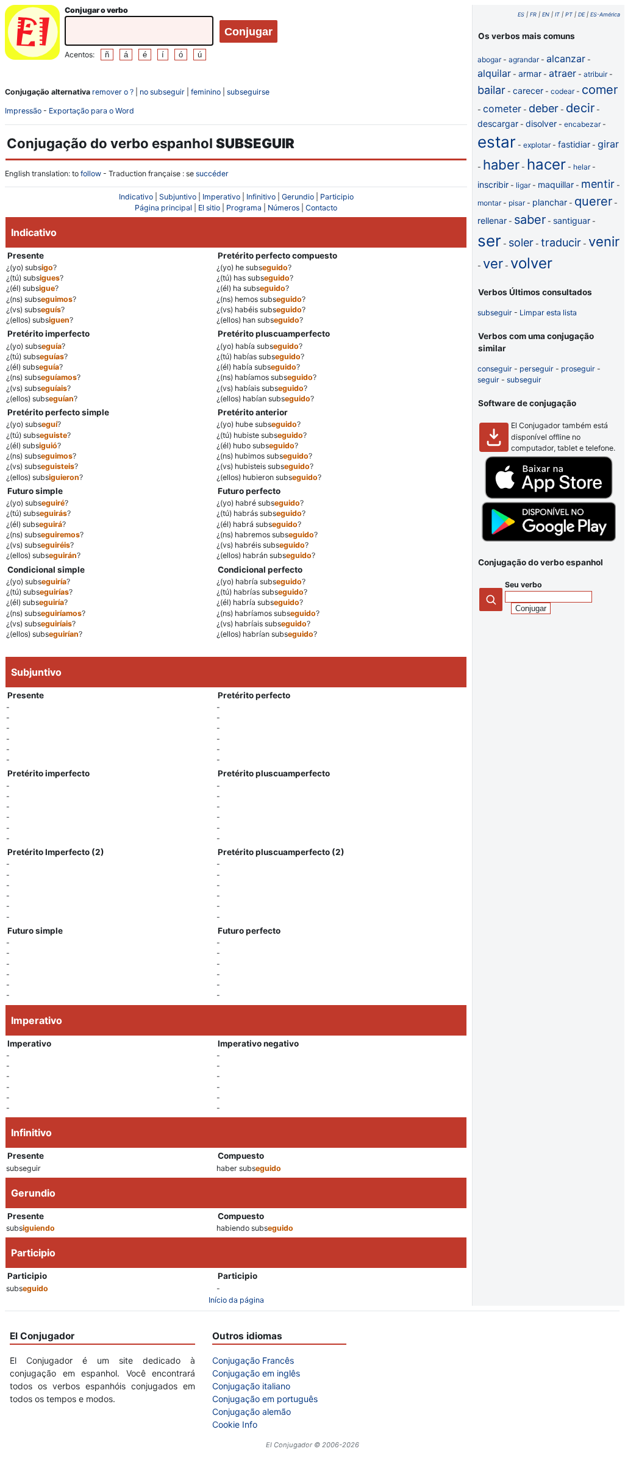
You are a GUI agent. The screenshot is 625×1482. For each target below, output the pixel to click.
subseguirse (248, 91)
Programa (244, 207)
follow (90, 173)
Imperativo (221, 196)
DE (581, 14)
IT (557, 14)
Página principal (163, 207)
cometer (502, 108)
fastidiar (574, 144)
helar (581, 166)
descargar (497, 123)
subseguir (494, 312)
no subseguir (162, 91)
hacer (546, 164)
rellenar (492, 220)
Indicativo (136, 196)
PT (569, 14)
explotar (537, 144)
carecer (528, 90)
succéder (212, 173)
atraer (562, 73)
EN (545, 14)
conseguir (494, 368)
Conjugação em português (265, 1399)
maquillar (556, 184)
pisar (517, 202)
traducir (561, 242)
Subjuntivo (177, 196)
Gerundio (298, 196)
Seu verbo (523, 584)
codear (562, 91)
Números (283, 207)
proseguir (578, 368)
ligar (523, 185)
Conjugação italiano (251, 1386)
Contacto (321, 207)
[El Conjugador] (32, 34)
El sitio (209, 207)
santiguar (571, 220)
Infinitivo (261, 196)
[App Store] (549, 496)
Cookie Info (234, 1424)
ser (489, 240)
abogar (489, 59)
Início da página (236, 1300)
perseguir (537, 368)
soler (521, 242)
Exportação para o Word (91, 110)
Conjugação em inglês (256, 1373)
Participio (337, 196)
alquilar (494, 73)
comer (600, 89)
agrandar (524, 59)
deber (544, 108)
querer (593, 201)
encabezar (582, 124)
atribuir (595, 74)
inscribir (493, 184)
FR (533, 14)
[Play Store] (549, 538)
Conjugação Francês (253, 1360)
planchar (549, 202)
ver (493, 263)
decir (580, 108)
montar (489, 202)
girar (608, 144)
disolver (541, 123)
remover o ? (113, 91)
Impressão (23, 110)
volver (531, 263)
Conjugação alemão (251, 1411)
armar (529, 73)
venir (604, 241)
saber (530, 219)
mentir (598, 183)
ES (521, 14)
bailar (491, 90)
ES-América (605, 14)
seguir (488, 379)
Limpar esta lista (548, 312)
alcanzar (565, 58)
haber (501, 165)
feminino (206, 91)
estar (496, 141)
